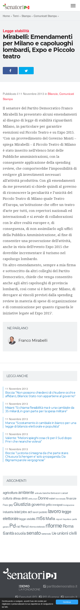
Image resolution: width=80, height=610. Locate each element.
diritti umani (32, 498)
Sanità (8, 533)
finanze (71, 498)
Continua (67, 602)
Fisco (5, 505)
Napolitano (67, 519)
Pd (12, 525)
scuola (20, 533)
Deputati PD (27, 596)
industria (8, 512)
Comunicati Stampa (45, 16)
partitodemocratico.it (61, 586)
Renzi (25, 526)
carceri (64, 493)
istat (17, 511)
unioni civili (67, 533)
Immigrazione (68, 504)
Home (6, 16)
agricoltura (10, 492)
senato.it (70, 596)
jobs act (26, 511)
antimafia (38, 492)
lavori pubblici (40, 512)
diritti (24, 498)
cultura (7, 498)
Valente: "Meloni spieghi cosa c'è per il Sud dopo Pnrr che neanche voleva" (38, 439)
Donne (43, 498)
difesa (17, 498)
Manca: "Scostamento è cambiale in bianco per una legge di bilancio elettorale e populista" (40, 424)
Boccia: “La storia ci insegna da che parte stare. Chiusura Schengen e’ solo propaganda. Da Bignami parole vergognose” (37, 456)
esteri (52, 498)
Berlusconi (55, 492)
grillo (49, 504)
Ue (54, 533)
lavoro (54, 511)
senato (33, 532)
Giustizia (22, 504)
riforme (54, 525)
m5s (40, 518)
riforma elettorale (37, 526)
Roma (68, 526)
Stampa (26, 16)
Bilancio (53, 94)
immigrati (57, 505)
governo (38, 504)
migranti (59, 519)
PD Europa (50, 596)
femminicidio (60, 498)
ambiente (26, 492)
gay (11, 505)
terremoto (46, 533)
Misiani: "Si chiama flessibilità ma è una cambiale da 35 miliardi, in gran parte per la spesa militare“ (39, 409)
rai (18, 526)
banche (46, 493)
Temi (16, 16)
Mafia (50, 518)
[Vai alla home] (16, 5)
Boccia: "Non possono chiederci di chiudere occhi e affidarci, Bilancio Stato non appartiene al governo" (40, 394)
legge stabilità (27, 519)
